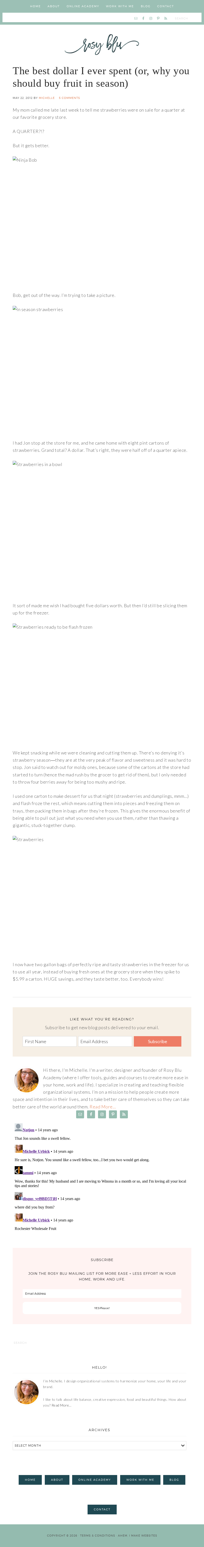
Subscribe (157, 1041)
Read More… (103, 1106)
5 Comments (69, 98)
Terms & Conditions (97, 1535)
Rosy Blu (102, 44)
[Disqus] (102, 1183)
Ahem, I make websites (137, 1535)
